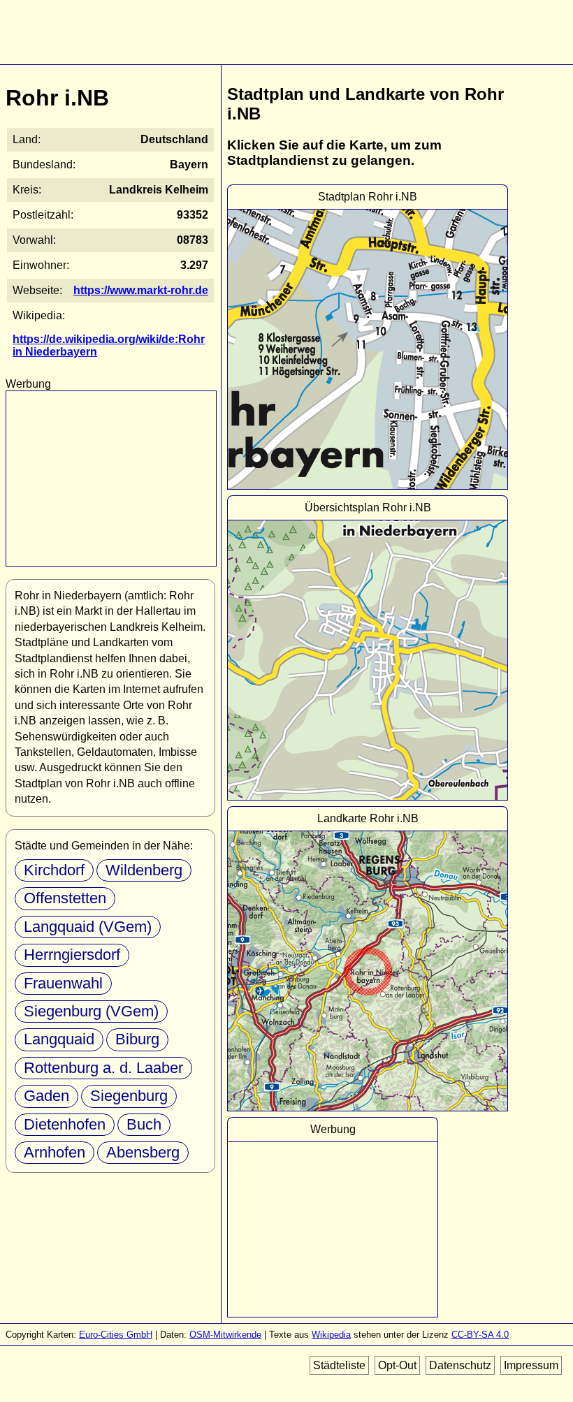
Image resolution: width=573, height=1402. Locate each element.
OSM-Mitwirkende (225, 1334)
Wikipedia (331, 1334)
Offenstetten (65, 898)
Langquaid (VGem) (88, 926)
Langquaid (59, 1039)
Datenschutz (460, 1365)
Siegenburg (129, 1095)
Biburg (137, 1039)
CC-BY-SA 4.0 (480, 1334)
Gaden (46, 1095)
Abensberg (143, 1152)
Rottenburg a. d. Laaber (103, 1067)
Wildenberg (144, 870)
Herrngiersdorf (72, 954)
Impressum (531, 1365)
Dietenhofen (65, 1124)
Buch (143, 1124)
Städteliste (339, 1365)
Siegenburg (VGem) (91, 1011)
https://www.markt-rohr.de (140, 290)
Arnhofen (54, 1152)
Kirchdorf (54, 870)
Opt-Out (397, 1365)
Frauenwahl (63, 983)
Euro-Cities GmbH (115, 1334)
